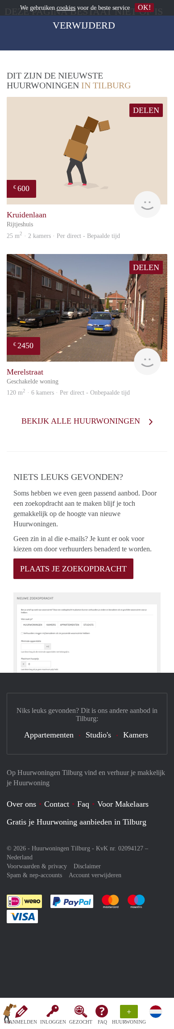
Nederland (20, 857)
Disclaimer (87, 866)
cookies (66, 7)
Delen (146, 110)
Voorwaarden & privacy (37, 866)
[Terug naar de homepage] (10, 1015)
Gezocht (80, 1022)
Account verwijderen (95, 875)
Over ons (21, 804)
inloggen (53, 1022)
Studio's (98, 734)
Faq (83, 804)
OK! (144, 7)
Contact (56, 804)
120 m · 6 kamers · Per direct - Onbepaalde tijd (68, 392)
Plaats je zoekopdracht (73, 568)
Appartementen (49, 734)
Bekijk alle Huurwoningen (81, 421)
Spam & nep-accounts (34, 875)
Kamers (135, 734)
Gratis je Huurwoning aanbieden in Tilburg (76, 821)
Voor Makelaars (123, 804)
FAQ (102, 1022)
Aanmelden (21, 1022)
